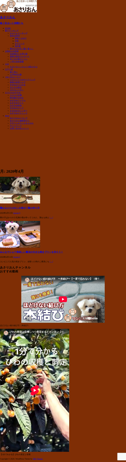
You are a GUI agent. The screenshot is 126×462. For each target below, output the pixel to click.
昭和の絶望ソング (18, 82)
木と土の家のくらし (19, 59)
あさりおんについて (19, 118)
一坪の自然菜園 (17, 62)
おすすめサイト (17, 103)
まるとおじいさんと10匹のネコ (23, 67)
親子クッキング (12, 31)
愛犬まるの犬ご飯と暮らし (21, 49)
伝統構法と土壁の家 (19, 54)
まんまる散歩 (16, 87)
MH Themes (38, 459)
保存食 (18, 46)
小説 (7, 64)
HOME (8, 28)
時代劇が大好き (17, 98)
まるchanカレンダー (18, 111)
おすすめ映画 (16, 105)
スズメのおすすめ (13, 93)
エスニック (20, 43)
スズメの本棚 (16, 95)
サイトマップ (16, 126)
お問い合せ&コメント (19, 128)
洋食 (17, 41)
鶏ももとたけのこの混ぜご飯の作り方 (20, 208)
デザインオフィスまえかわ (21, 123)
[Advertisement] (63, 149)
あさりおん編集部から (20, 121)
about (7, 116)
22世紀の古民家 (12, 51)
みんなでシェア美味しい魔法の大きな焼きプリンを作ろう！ (31, 252)
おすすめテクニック (19, 113)
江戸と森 (9, 69)
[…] (51, 217)
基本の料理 (15, 36)
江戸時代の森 (16, 74)
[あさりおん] (18, 12)
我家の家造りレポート (20, 56)
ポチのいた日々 (17, 90)
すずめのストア (17, 108)
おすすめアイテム (18, 100)
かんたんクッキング (19, 33)
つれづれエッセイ (13, 77)
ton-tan (16, 213)
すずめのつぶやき (18, 85)
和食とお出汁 (21, 38)
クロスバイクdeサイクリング (22, 80)
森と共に (14, 72)
